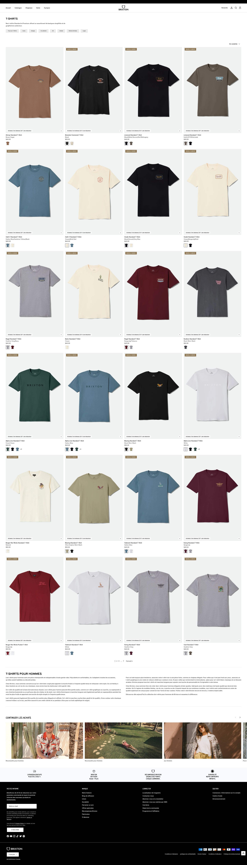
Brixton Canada (15, 859)
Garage (33, 30)
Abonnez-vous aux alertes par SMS (155, 802)
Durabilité (85, 802)
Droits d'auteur (202, 854)
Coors (23, 30)
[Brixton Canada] (123, 7)
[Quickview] (61, 130)
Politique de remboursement (232, 854)
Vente (38, 8)
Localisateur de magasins (152, 793)
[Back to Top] (243, 853)
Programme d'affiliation (151, 811)
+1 (21, 449)
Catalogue (18, 8)
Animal (61, 30)
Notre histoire (86, 793)
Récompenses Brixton (89, 811)
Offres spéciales (87, 808)
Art (53, 30)
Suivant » (129, 661)
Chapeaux (28, 8)
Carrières (146, 805)
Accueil (8, 8)
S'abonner (85, 817)
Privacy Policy (19, 823)
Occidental (43, 30)
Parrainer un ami (88, 805)
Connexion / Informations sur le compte (226, 793)
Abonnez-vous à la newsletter (153, 799)
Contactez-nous (148, 796)
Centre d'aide (217, 796)
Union (84, 799)
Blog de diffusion (88, 796)
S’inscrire (15, 830)
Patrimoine (86, 814)
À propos (47, 8)
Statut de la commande (151, 808)
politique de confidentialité (187, 854)
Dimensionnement (219, 799)
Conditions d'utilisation (171, 854)
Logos (84, 30)
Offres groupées (123, 1)
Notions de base (73, 30)
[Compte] (231, 8)
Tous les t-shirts (12, 30)
